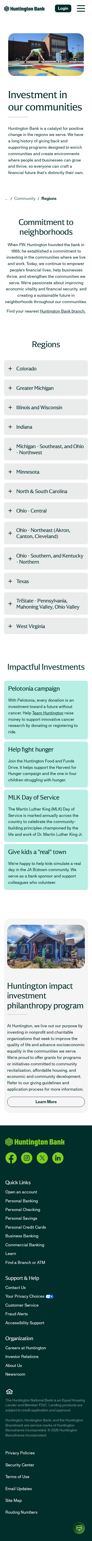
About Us (13, 1366)
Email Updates (18, 1489)
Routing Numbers (21, 1512)
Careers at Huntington (25, 1348)
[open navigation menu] (81, 8)
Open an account (21, 1192)
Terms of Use (17, 1477)
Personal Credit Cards (25, 1227)
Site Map (13, 1501)
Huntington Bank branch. (62, 311)
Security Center (19, 1465)
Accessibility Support (24, 1323)
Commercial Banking (24, 1245)
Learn (10, 1254)
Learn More (46, 1102)
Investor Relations (22, 1357)
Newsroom (15, 1374)
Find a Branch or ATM (25, 1263)
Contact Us (15, 1288)
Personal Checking (22, 1210)
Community (25, 199)
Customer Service (22, 1305)
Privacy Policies (20, 1453)
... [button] (6, 199)
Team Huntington (47, 713)
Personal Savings (21, 1218)
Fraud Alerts (16, 1314)
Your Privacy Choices (24, 1296)
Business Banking (21, 1236)
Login (63, 8)
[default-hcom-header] (24, 8)
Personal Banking (21, 1201)
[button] (46, 368)
